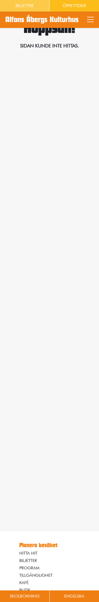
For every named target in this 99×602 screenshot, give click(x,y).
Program (29, 567)
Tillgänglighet (36, 575)
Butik (24, 590)
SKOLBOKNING (25, 596)
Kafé (24, 582)
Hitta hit (28, 553)
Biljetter (25, 5)
